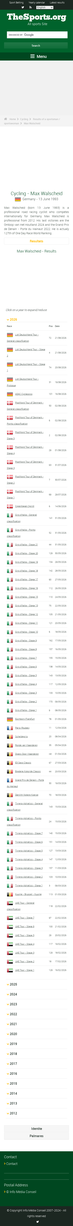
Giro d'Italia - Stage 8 (26, 649)
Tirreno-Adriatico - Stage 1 (29, 885)
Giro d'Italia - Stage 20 (26, 553)
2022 (13, 1014)
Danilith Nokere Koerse (26, 794)
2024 (13, 994)
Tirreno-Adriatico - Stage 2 (29, 876)
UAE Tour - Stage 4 (24, 943)
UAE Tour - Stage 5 (24, 935)
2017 (13, 1063)
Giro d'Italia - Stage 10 (26, 631)
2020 (13, 1034)
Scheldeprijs (21, 736)
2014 (13, 1093)
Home (13, 119)
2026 (13, 319)
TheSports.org (36, 17)
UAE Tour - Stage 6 (24, 926)
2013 (13, 1103)
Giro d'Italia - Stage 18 (26, 570)
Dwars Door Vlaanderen (27, 753)
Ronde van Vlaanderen (26, 745)
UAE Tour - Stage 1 (24, 970)
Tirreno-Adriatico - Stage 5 (29, 850)
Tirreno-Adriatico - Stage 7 (29, 833)
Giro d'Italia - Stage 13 (26, 605)
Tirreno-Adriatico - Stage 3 (29, 867)
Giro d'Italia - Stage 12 (26, 614)
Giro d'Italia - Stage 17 (26, 579)
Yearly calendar (37, 2)
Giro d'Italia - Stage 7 (26, 657)
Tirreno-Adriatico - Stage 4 (29, 859)
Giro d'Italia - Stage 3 (26, 692)
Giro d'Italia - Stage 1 (26, 710)
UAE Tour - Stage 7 (24, 917)
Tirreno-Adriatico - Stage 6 (29, 841)
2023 (13, 1004)
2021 (13, 1024)
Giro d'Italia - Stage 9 (26, 640)
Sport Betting (16, 2)
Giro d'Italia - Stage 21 (26, 544)
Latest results (57, 2)
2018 (13, 1053)
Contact (11, 1163)
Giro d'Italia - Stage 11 (26, 622)
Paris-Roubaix (22, 727)
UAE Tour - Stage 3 (24, 952)
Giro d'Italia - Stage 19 (26, 561)
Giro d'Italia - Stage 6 (26, 666)
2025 (13, 984)
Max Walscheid (32, 123)
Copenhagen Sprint (24, 506)
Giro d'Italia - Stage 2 (26, 701)
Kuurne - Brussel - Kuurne (28, 894)
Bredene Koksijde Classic (28, 771)
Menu (41, 56)
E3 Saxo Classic (23, 762)
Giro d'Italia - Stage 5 (26, 675)
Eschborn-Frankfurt (25, 718)
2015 (13, 1083)
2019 (13, 1044)
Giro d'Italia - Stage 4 (26, 683)
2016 (13, 1073)
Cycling (24, 119)
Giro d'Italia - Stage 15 (26, 596)
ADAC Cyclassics (23, 393)
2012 (13, 1113)
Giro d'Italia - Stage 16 (26, 588)
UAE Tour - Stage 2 (24, 961)
